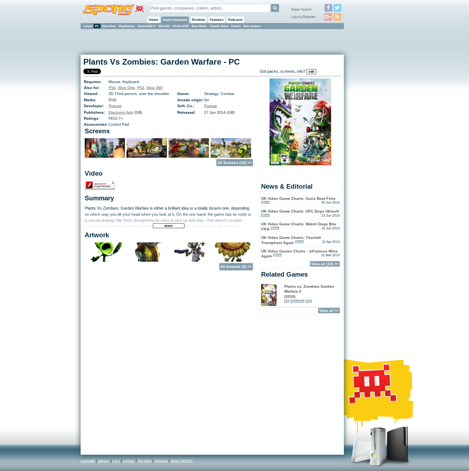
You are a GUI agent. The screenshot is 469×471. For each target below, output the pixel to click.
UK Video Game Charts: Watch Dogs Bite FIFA (298, 226)
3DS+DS (164, 26)
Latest (87, 26)
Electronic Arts (121, 112)
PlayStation (127, 26)
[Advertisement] (368, 111)
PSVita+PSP (180, 26)
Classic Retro (219, 26)
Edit (311, 72)
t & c (116, 461)
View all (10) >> (325, 264)
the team (144, 461)
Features (217, 20)
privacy (103, 461)
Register (309, 17)
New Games (252, 26)
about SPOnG (182, 461)
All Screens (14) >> (234, 162)
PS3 (140, 88)
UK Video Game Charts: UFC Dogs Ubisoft (300, 211)
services (161, 461)
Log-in (296, 17)
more (168, 225)
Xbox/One (109, 26)
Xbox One (126, 88)
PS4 (112, 88)
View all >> (329, 310)
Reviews (198, 20)
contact (129, 461)
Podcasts (235, 20)
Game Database (175, 20)
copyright (88, 461)
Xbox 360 (154, 88)
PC (97, 26)
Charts (236, 26)
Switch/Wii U (147, 26)
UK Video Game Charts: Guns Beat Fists (298, 198)
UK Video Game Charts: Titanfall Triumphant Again (291, 240)
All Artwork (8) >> (236, 266)
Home (153, 20)
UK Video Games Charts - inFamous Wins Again (299, 253)
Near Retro (199, 26)
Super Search (301, 9)
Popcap (115, 106)
